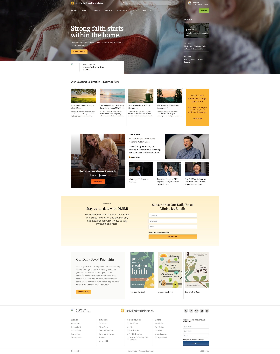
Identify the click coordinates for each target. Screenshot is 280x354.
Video (206, 4)
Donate (204, 10)
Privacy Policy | (153, 232)
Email (200, 4)
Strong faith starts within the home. (97, 31)
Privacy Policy (132, 351)
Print (194, 4)
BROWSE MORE (83, 292)
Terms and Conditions (163, 232)
